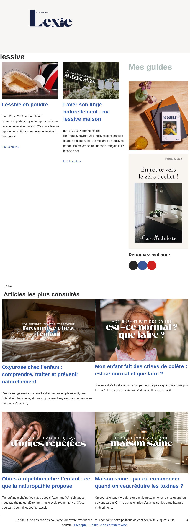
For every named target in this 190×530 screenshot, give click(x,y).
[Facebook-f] (34, 45)
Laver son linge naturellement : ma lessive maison (86, 112)
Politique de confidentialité (108, 525)
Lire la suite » (10, 147)
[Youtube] (48, 45)
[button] (132, 19)
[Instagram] (41, 45)
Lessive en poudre (25, 104)
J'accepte (80, 525)
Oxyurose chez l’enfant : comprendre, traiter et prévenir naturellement (40, 374)
